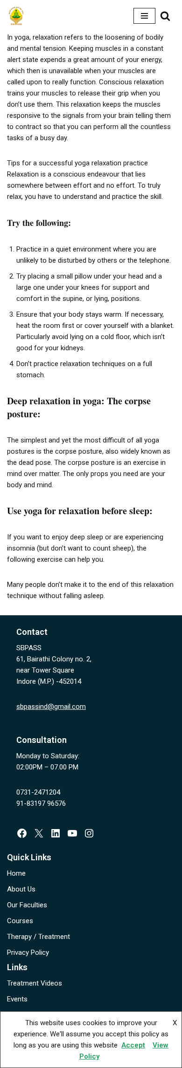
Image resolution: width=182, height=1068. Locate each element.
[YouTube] (72, 833)
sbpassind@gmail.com (51, 706)
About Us (21, 889)
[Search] (165, 16)
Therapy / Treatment (38, 936)
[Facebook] (22, 833)
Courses (20, 921)
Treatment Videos (34, 983)
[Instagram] (89, 833)
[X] (38, 833)
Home (16, 873)
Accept (133, 1045)
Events (17, 999)
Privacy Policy (28, 952)
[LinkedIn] (55, 833)
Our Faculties (27, 905)
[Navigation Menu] (144, 16)
